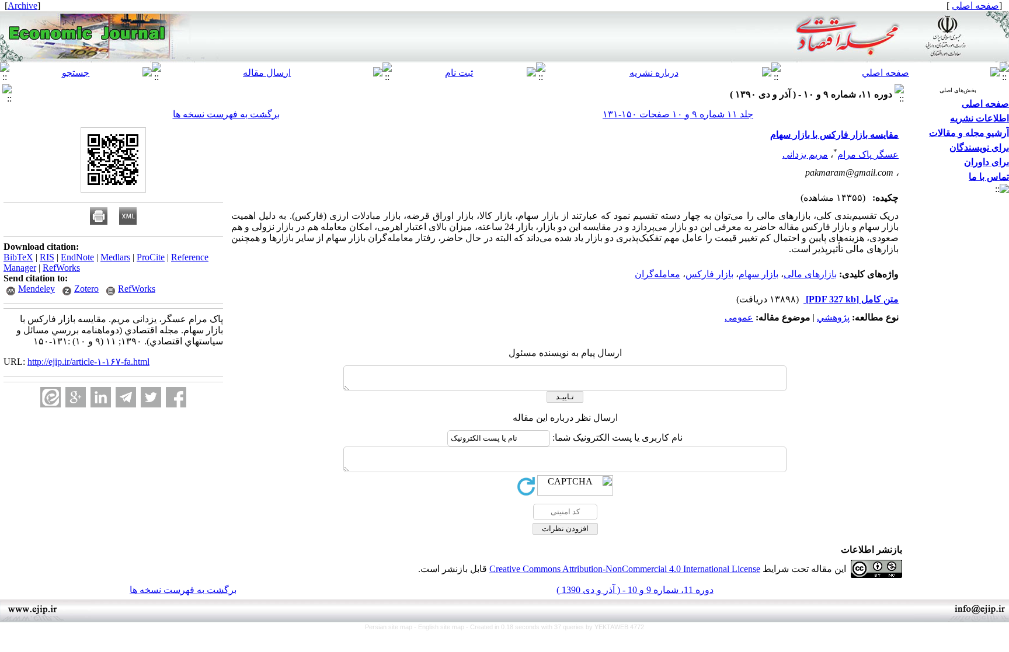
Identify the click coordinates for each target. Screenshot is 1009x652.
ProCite (151, 257)
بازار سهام (758, 274)
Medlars (115, 257)
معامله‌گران (657, 274)
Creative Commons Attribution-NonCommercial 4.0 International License (624, 569)
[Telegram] (126, 397)
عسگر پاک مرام (868, 154)
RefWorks (61, 268)
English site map (442, 626)
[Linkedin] (101, 397)
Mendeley (36, 289)
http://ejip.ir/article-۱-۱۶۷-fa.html (88, 362)
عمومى (739, 317)
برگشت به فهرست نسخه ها (226, 114)
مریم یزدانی (805, 154)
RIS (47, 257)
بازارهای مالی (810, 274)
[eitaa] (50, 397)
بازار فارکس (709, 274)
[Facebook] (176, 397)
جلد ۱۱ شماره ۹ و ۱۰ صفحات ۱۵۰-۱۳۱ (678, 114)
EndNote (77, 257)
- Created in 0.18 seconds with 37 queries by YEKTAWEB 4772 (555, 626)
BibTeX (18, 257)
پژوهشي (833, 317)
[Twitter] (151, 397)
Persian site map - (391, 626)
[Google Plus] (75, 397)
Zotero (86, 289)
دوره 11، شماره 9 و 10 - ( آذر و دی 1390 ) (635, 590)
